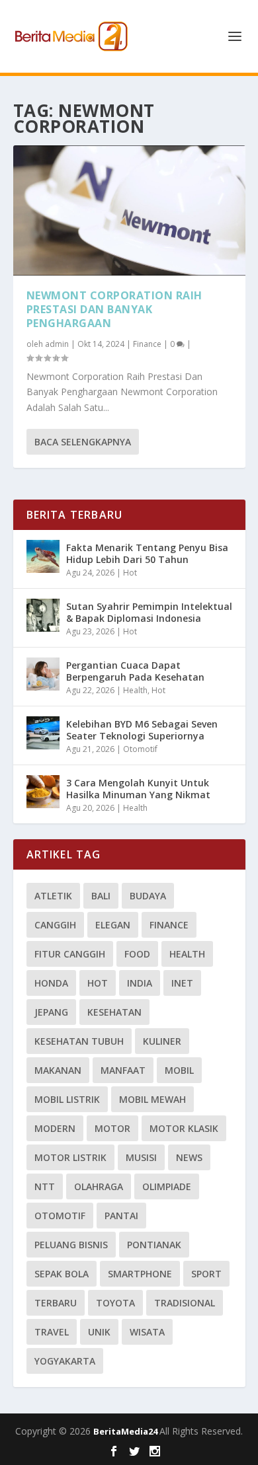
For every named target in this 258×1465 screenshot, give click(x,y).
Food (137, 954)
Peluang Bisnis (71, 1244)
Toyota (115, 1302)
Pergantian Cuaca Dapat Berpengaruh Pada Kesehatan (135, 671)
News (189, 1157)
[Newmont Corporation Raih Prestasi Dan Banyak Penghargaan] (129, 210)
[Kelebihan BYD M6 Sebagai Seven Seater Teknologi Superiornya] (43, 732)
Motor (112, 1128)
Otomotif (140, 749)
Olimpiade (166, 1186)
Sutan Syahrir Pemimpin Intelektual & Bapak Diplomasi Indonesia (149, 612)
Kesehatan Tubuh (79, 1041)
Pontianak (154, 1244)
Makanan (57, 1070)
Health (135, 690)
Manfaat (123, 1070)
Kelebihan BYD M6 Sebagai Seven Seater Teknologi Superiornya (142, 730)
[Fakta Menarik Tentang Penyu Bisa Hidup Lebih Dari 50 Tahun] (43, 556)
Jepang (51, 1012)
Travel (51, 1332)
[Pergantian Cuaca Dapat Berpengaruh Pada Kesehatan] (43, 674)
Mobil (179, 1070)
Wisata (147, 1332)
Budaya (148, 895)
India (139, 983)
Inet (182, 983)
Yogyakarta (64, 1361)
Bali (100, 895)
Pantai (121, 1215)
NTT (44, 1186)
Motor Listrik (70, 1157)
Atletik (53, 895)
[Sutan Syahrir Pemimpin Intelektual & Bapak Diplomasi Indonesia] (43, 615)
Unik (99, 1332)
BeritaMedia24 (126, 1431)
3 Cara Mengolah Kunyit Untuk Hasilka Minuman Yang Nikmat (138, 788)
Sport (206, 1273)
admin (57, 344)
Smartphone (140, 1273)
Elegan (112, 925)
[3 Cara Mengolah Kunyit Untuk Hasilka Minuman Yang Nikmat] (43, 791)
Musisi (141, 1157)
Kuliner (162, 1041)
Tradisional (184, 1302)
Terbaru (55, 1302)
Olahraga (98, 1186)
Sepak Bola (61, 1273)
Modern (54, 1128)
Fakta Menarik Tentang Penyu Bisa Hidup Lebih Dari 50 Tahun (147, 553)
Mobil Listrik (67, 1099)
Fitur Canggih (69, 954)
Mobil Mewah (152, 1099)
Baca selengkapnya (82, 441)
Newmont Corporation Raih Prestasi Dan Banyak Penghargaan (114, 309)
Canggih (55, 925)
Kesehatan (114, 1012)
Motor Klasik (184, 1128)
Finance (147, 344)
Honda (51, 983)
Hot (130, 572)
